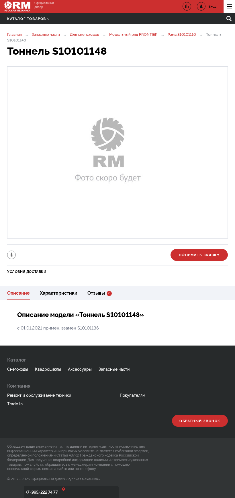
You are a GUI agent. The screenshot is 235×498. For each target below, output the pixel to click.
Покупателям (132, 395)
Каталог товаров (26, 18)
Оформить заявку (199, 254)
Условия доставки (26, 271)
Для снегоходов (84, 34)
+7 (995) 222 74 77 (42, 492)
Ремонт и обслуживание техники (39, 395)
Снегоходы (17, 369)
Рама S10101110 (182, 34)
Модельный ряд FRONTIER (133, 34)
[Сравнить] (11, 255)
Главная (14, 34)
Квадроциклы (48, 369)
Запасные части (46, 34)
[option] (117, 152)
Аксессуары (80, 369)
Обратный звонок (199, 420)
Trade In (15, 403)
